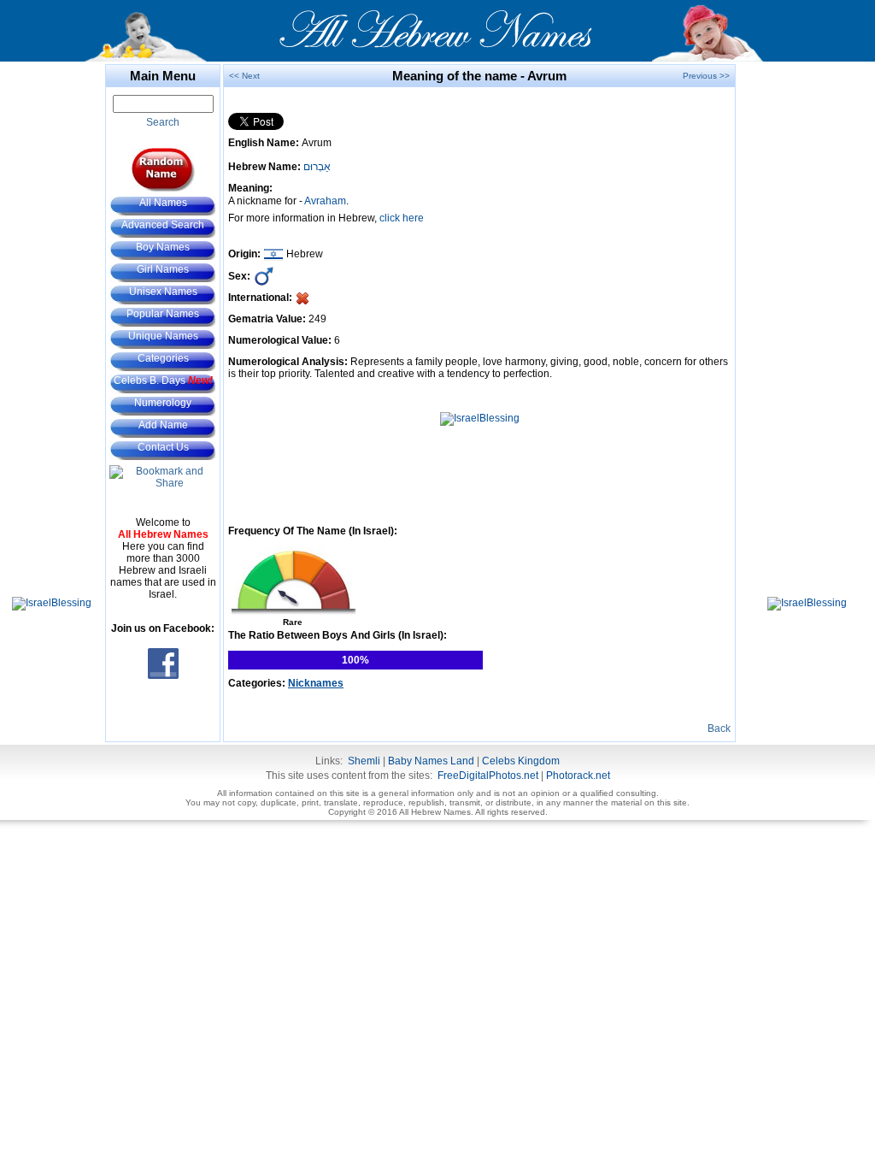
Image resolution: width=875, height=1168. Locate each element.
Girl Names (163, 269)
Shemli (364, 761)
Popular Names (162, 314)
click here (401, 218)
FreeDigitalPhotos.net (488, 776)
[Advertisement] (51, 320)
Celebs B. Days (163, 380)
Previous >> (706, 75)
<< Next (244, 75)
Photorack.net (578, 776)
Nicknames (316, 683)
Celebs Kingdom (521, 761)
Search (162, 122)
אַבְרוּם (317, 167)
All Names (163, 203)
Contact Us (163, 447)
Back (719, 728)
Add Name (163, 425)
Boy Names (163, 247)
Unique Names (163, 336)
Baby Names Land (431, 761)
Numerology (162, 403)
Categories (163, 358)
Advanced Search (162, 225)
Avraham (325, 201)
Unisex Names (163, 292)
